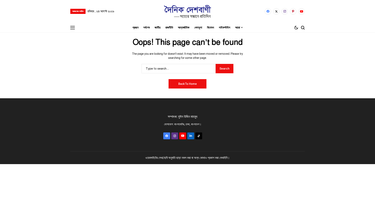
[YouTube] (301, 11)
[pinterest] (293, 11)
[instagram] (284, 11)
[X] (276, 11)
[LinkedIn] (190, 135)
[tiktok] (198, 135)
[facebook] (268, 11)
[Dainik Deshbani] (187, 11)
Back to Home (187, 83)
